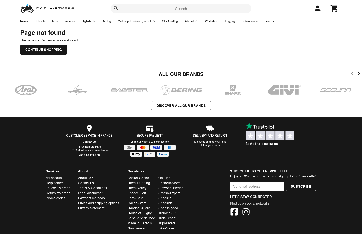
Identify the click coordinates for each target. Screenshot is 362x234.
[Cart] (334, 8)
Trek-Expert (166, 218)
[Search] (116, 8)
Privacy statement (91, 208)
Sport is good (168, 208)
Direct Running (139, 182)
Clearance (250, 21)
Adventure (191, 21)
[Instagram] (246, 212)
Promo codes (55, 197)
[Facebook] (234, 212)
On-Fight (164, 177)
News (24, 21)
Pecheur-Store (169, 182)
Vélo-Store (166, 228)
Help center (54, 182)
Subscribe (301, 186)
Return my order (58, 192)
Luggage (231, 21)
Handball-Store (139, 208)
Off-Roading (170, 21)
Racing (106, 21)
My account (54, 177)
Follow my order (58, 187)
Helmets (40, 21)
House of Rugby (140, 213)
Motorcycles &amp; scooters (136, 21)
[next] (359, 74)
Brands (269, 21)
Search (181, 8)
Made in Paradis (140, 223)
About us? (85, 177)
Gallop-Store (137, 202)
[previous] (352, 74)
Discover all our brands (181, 105)
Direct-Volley (137, 187)
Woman (70, 21)
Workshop (211, 21)
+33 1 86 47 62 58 (89, 155)
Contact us (89, 141)
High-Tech (88, 21)
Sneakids (165, 202)
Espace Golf (137, 192)
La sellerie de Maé (141, 218)
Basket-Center (138, 177)
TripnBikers (166, 223)
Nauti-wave (136, 228)
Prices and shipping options (98, 202)
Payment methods (91, 197)
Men (55, 21)
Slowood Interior (170, 187)
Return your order (210, 145)
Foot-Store (135, 197)
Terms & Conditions (92, 187)
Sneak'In (164, 197)
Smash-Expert (169, 192)
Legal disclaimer (90, 192)
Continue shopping (43, 49)
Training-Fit (166, 213)
